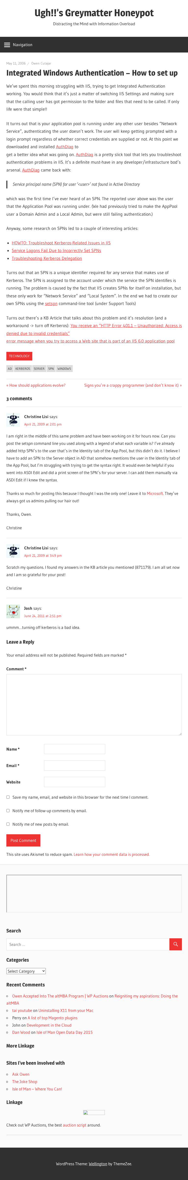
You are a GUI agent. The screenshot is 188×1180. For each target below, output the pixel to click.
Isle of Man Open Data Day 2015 (64, 1032)
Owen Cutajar (41, 63)
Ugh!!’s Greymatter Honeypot (94, 13)
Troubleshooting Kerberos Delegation (47, 258)
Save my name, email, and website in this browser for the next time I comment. (80, 797)
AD (10, 369)
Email (12, 765)
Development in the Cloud (49, 1025)
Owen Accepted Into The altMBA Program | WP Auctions (60, 995)
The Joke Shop (24, 1081)
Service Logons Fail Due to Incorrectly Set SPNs (56, 250)
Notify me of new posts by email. (40, 824)
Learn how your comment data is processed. (112, 854)
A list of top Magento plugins (52, 1017)
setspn (51, 303)
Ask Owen (20, 1074)
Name (13, 749)
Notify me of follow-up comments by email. (49, 810)
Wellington (98, 1163)
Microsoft (155, 493)
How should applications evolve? (37, 385)
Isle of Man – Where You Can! (37, 1088)
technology (19, 356)
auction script (74, 1124)
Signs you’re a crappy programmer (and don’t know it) (131, 385)
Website (13, 781)
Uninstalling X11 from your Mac (65, 1010)
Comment (16, 668)
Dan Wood (21, 1032)
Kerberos (22, 369)
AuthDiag (64, 146)
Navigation (22, 44)
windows (64, 369)
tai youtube (22, 1010)
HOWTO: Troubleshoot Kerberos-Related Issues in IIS (61, 243)
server (39, 369)
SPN (51, 369)
